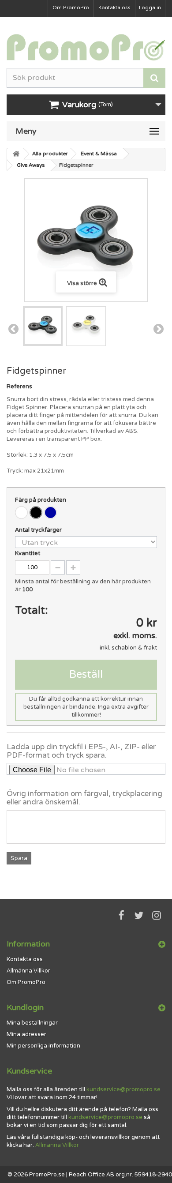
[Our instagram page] (156, 915)
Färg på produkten (41, 499)
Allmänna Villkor (28, 970)
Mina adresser (26, 1034)
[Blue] (50, 512)
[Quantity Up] (73, 567)
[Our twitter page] (139, 915)
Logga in (150, 8)
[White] (21, 512)
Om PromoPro (70, 8)
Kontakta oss (114, 8)
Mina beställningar (32, 1022)
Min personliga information (43, 1045)
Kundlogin (25, 1007)
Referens (19, 386)
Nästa (159, 329)
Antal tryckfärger (39, 529)
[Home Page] (15, 154)
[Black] (35, 512)
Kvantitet (27, 553)
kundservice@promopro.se (123, 1089)
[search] (154, 78)
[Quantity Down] (58, 567)
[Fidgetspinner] (42, 326)
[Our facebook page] (121, 915)
